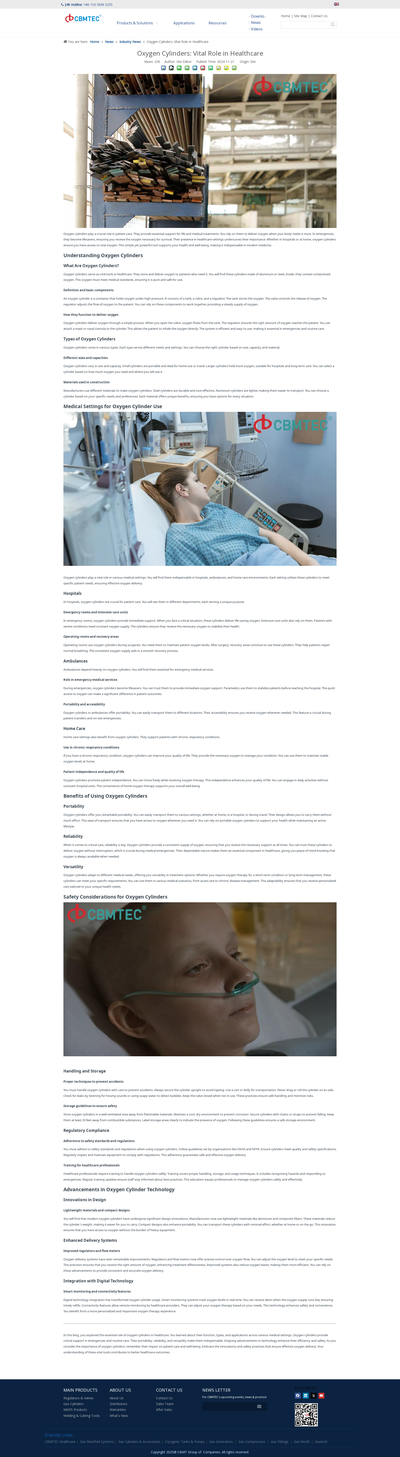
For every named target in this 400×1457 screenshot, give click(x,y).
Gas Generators (221, 1441)
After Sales (164, 1409)
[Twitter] (313, 1396)
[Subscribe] (259, 1406)
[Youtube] (321, 1396)
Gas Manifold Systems (97, 1441)
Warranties (118, 1409)
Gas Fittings (279, 1441)
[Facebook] (298, 1396)
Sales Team (165, 1404)
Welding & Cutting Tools (81, 1415)
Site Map (300, 16)
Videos (256, 29)
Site (253, 61)
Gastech (321, 1441)
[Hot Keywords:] (332, 24)
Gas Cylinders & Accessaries (139, 1441)
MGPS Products (75, 1409)
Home (285, 16)
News (256, 22)
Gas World (301, 1441)
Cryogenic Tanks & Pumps (185, 1441)
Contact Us (319, 16)
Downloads (260, 16)
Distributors (118, 1404)
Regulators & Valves (78, 1398)
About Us (117, 1398)
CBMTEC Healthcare (60, 1441)
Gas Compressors (251, 1441)
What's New (119, 1415)
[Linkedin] (306, 1396)
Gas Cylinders (73, 1404)
